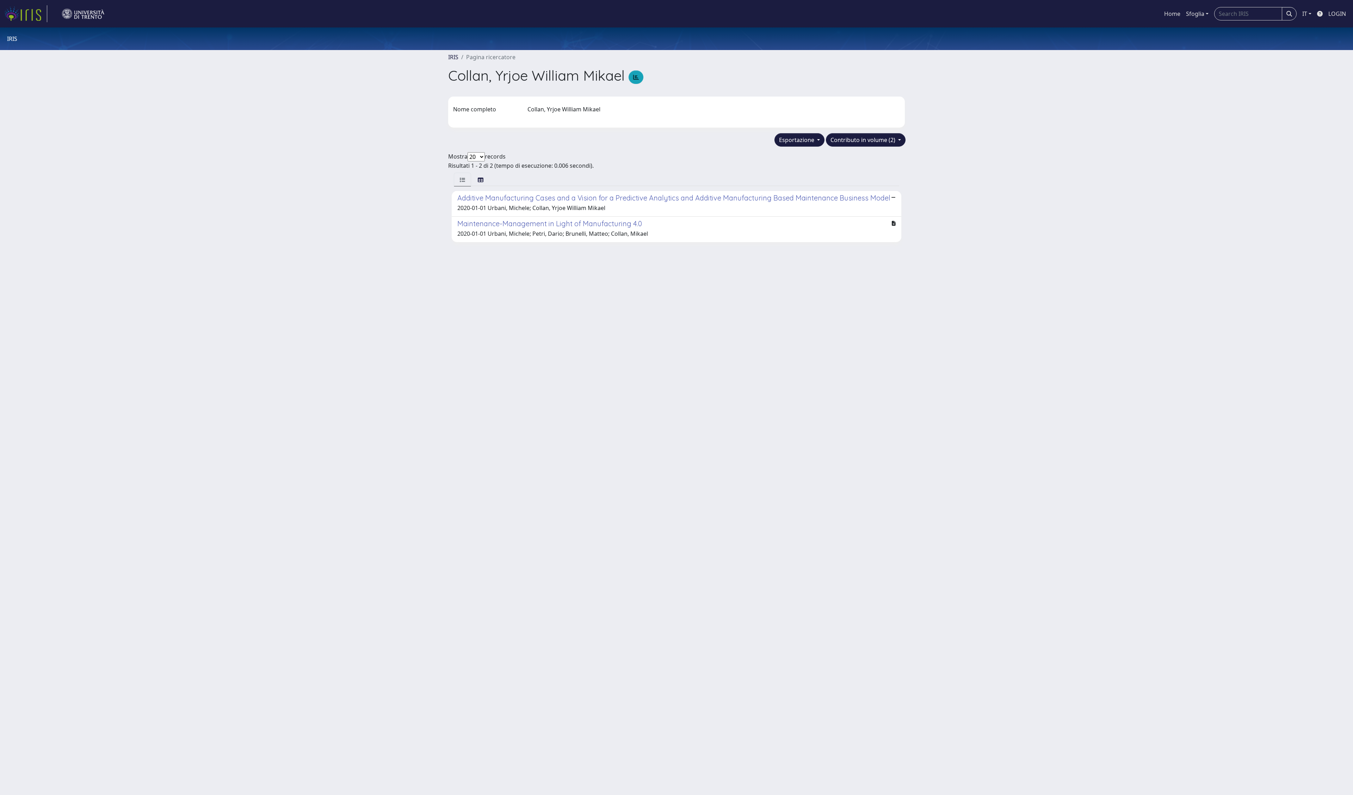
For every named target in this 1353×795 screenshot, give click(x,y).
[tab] (462, 179)
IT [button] (1304, 14)
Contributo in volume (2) (863, 140)
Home (1172, 14)
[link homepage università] (83, 13)
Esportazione (797, 140)
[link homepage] (25, 13)
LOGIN (1337, 14)
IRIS (453, 57)
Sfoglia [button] (1195, 14)
